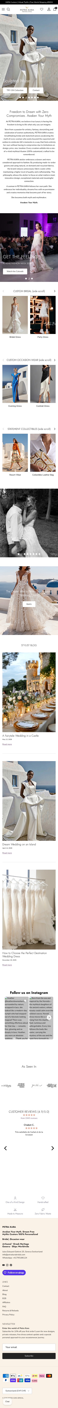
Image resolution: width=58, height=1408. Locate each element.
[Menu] (3, 9)
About (9, 271)
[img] (29, 1115)
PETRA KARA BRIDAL (15, 1398)
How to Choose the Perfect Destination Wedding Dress (24, 954)
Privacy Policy (8, 1314)
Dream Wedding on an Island (19, 844)
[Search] (10, 9)
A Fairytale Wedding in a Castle (20, 736)
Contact (36, 90)
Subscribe (29, 1356)
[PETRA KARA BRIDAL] (27, 9)
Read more (7, 744)
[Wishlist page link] (41, 9)
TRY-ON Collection (15, 90)
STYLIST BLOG (29, 645)
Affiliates (6, 1302)
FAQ (4, 1306)
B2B (4, 1298)
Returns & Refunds (10, 1310)
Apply (29, 604)
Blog (4, 1294)
